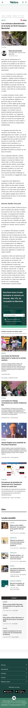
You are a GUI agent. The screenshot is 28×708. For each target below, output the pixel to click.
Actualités (9, 15)
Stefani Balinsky (23, 548)
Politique (3, 398)
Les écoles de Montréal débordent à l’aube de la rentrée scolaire (13, 358)
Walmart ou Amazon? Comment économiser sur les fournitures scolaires (17, 542)
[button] (2, 2)
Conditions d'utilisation (15, 704)
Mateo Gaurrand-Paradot (15, 51)
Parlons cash (13, 537)
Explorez (12, 522)
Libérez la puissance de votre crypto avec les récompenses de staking (12, 632)
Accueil (3, 15)
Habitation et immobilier (15, 580)
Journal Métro (22, 533)
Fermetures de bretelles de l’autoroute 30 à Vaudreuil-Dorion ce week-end (11, 484)
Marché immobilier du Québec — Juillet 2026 (17, 584)
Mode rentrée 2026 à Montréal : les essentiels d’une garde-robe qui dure (18, 527)
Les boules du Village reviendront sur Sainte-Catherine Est (14, 402)
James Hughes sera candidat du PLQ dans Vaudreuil (13, 443)
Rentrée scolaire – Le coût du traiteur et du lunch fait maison (16, 557)
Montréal (15, 15)
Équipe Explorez (15, 637)
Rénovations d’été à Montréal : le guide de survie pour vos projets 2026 (13, 619)
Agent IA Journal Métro (15, 497)
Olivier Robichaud (14, 417)
